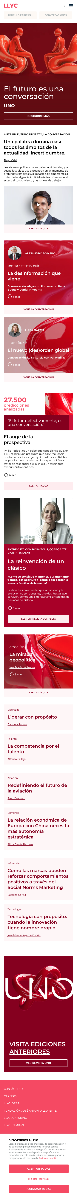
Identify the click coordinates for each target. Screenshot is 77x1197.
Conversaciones (56, 15)
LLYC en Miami (14, 1125)
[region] (38, 1165)
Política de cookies (48, 1158)
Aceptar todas (38, 1168)
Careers (10, 1096)
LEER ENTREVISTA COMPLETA (38, 619)
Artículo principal (20, 15)
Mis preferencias (38, 1178)
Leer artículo (38, 228)
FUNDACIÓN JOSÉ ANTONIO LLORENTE (30, 1110)
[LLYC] (11, 5)
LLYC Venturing (15, 1117)
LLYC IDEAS (11, 1103)
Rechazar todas (38, 1189)
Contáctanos (14, 1089)
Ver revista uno (38, 1063)
